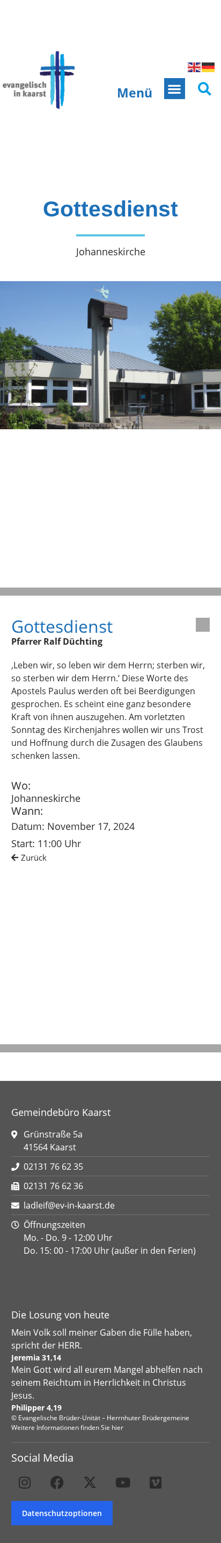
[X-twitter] (90, 1482)
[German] (209, 66)
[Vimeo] (155, 1482)
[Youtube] (122, 1482)
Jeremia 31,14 (36, 1357)
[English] (195, 66)
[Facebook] (57, 1482)
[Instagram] (24, 1482)
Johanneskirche (45, 798)
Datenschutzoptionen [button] (62, 1513)
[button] (174, 88)
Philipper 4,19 (36, 1407)
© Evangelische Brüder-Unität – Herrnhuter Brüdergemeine (100, 1417)
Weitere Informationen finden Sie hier (67, 1427)
